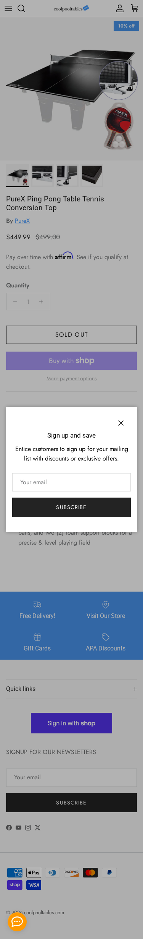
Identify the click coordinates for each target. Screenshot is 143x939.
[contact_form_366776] (17, 921)
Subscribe (71, 507)
